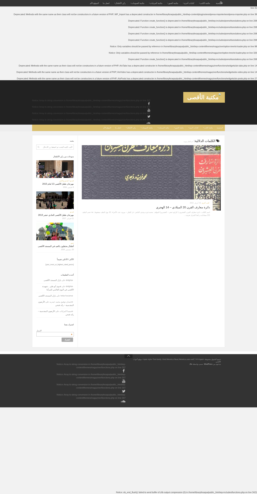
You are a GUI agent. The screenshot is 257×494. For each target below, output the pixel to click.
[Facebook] (148, 103)
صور (72, 243)
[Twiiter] (148, 116)
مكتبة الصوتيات (137, 3)
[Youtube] (148, 110)
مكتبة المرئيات (156, 3)
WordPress (208, 364)
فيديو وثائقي (63, 181)
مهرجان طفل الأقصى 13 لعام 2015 (58, 184)
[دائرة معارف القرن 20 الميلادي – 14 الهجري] (151, 178)
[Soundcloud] (148, 123)
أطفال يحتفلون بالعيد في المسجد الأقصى (56, 246)
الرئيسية (220, 128)
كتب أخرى (205, 203)
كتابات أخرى (189, 3)
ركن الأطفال (120, 3)
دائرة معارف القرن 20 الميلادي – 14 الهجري (183, 207)
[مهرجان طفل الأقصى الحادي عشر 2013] (55, 200)
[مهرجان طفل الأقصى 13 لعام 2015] (55, 169)
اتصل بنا (106, 3)
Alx (191, 364)
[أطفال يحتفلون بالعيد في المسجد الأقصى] (55, 231)
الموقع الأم (94, 3)
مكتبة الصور (173, 3)
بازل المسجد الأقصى (52, 280)
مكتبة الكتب (205, 3)
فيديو (72, 181)
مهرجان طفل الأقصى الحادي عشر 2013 (56, 215)
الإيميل (54, 331)
